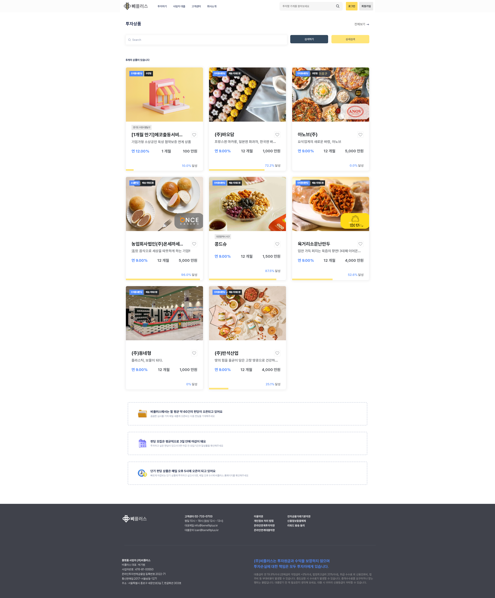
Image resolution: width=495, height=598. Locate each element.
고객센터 (196, 6)
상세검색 (350, 39)
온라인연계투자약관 (264, 525)
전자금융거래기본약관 (299, 516)
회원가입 (366, 6)
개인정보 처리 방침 (264, 520)
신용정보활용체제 (296, 520)
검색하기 (309, 39)
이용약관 (258, 516)
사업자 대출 (179, 6)
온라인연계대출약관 (264, 530)
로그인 (351, 6)
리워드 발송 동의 (296, 525)
